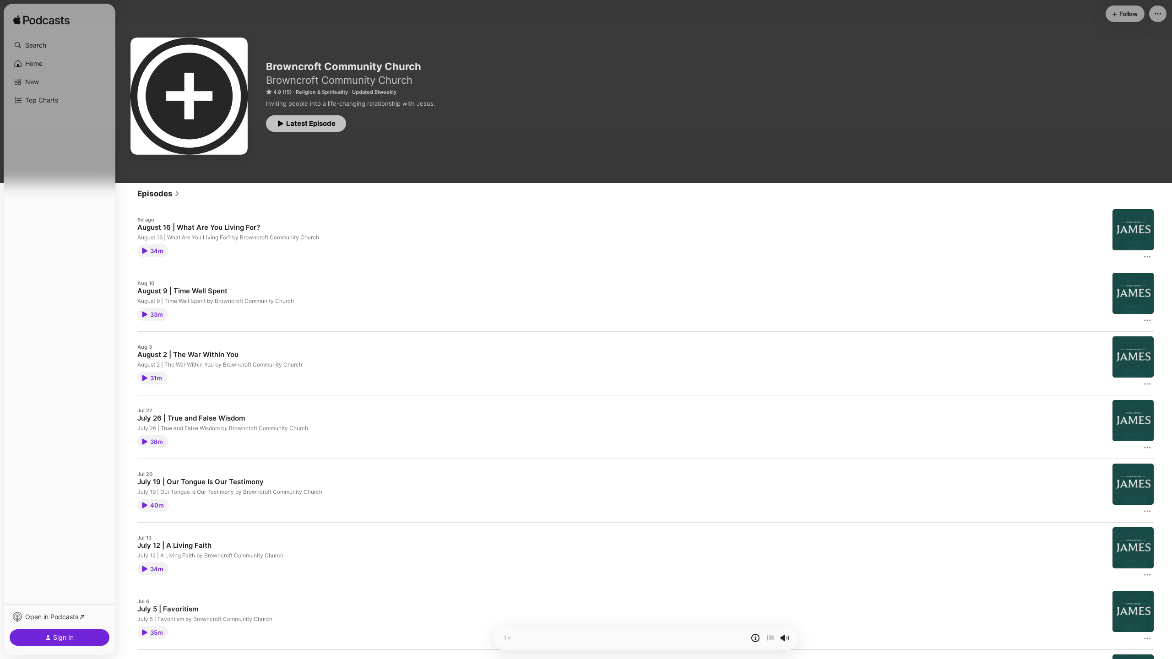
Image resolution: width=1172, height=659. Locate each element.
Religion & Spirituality (322, 92)
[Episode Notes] (755, 638)
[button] (59, 45)
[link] (158, 194)
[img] (41, 20)
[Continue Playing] (770, 638)
